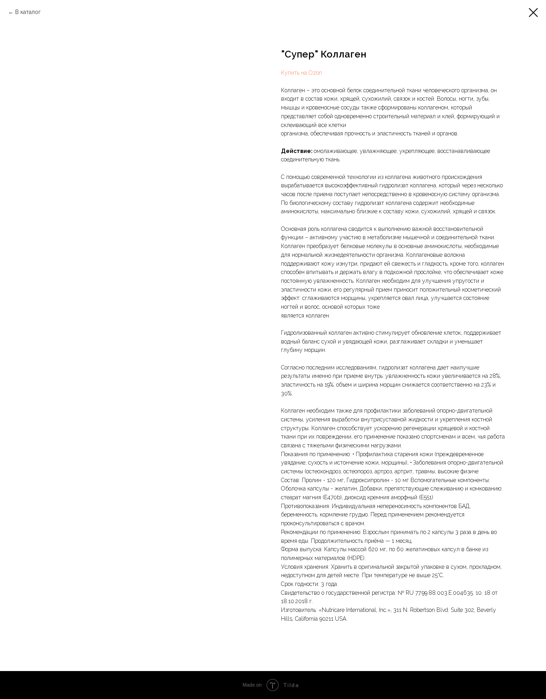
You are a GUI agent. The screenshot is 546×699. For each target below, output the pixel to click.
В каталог (28, 12)
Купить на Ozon (301, 73)
